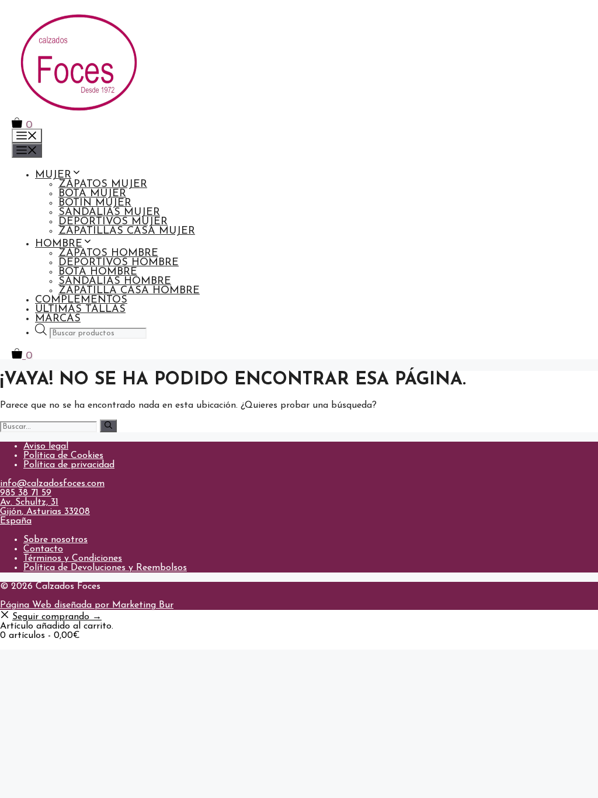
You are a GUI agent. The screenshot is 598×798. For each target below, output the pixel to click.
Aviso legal (45, 446)
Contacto (43, 549)
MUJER (53, 175)
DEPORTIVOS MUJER (113, 222)
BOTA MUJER (92, 194)
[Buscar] (108, 425)
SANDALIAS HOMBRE (114, 281)
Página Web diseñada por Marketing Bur (86, 605)
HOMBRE (58, 244)
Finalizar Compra (37, 645)
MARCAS (58, 319)
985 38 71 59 (25, 493)
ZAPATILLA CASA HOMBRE (129, 291)
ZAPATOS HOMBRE (108, 253)
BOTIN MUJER (94, 203)
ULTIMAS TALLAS (80, 309)
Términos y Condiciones (72, 558)
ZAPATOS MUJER (102, 184)
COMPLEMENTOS (81, 300)
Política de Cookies (63, 455)
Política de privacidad (68, 465)
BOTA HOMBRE (97, 272)
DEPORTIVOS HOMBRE (118, 263)
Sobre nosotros (55, 539)
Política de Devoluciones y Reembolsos (105, 568)
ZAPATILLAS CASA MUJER (126, 231)
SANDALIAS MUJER (109, 212)
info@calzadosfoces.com (52, 483)
